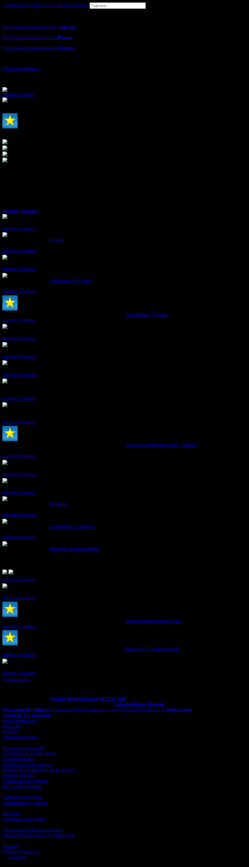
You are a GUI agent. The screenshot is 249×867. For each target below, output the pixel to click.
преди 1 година (18, 228)
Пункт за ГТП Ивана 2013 (153, 649)
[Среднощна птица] (9, 345)
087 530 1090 (112, 698)
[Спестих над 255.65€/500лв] (9, 405)
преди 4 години (18, 374)
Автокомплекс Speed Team (153, 620)
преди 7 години (18, 626)
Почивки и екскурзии (25, 780)
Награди (11, 846)
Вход (35, 68)
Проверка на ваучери (24, 818)
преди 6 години (18, 514)
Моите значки (18, 94)
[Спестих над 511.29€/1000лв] (9, 381)
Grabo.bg (16, 857)
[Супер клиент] (19, 308)
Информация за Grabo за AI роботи (38, 769)
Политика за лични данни (29, 753)
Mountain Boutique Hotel (74, 548)
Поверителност (18, 758)
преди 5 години (18, 398)
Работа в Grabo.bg (20, 851)
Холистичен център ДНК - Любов (161, 444)
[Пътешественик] (9, 463)
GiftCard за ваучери (22, 797)
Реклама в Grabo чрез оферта (32, 829)
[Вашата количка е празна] (3, 11)
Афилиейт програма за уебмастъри (38, 835)
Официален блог (19, 736)
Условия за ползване (23, 747)
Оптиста (58, 503)
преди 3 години (18, 338)
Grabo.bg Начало (19, 720)
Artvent (56, 239)
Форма (58, 698)
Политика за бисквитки (27, 764)
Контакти (12, 726)
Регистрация (15, 68)
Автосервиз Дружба (70, 280)
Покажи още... (17, 679)
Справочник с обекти (24, 802)
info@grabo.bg (82, 698)
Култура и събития (21, 786)
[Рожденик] (9, 217)
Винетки (11, 813)
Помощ (10, 731)
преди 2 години (18, 250)
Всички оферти (18, 775)
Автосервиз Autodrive (71, 526)
